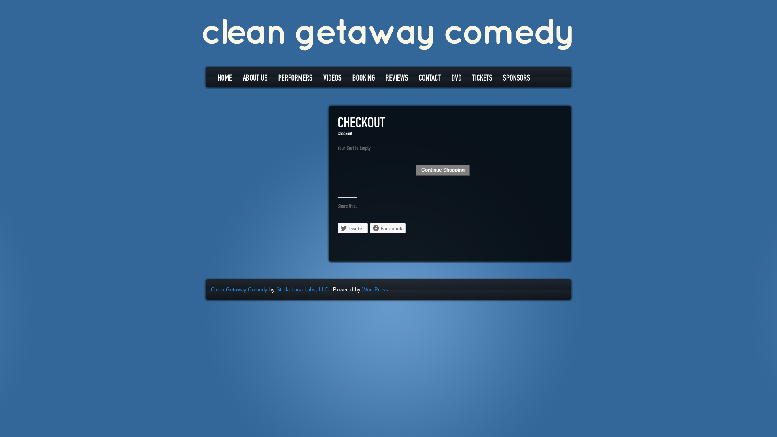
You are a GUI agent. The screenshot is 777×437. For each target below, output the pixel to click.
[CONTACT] (430, 77)
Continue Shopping (443, 170)
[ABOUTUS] (255, 77)
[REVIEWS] (397, 77)
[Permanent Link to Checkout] (361, 123)
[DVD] (456, 77)
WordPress (375, 289)
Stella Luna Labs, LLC (302, 289)
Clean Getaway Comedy (239, 289)
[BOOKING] (363, 77)
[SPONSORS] (517, 77)
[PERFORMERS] (295, 77)
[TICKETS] (482, 77)
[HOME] (225, 77)
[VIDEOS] (332, 77)
